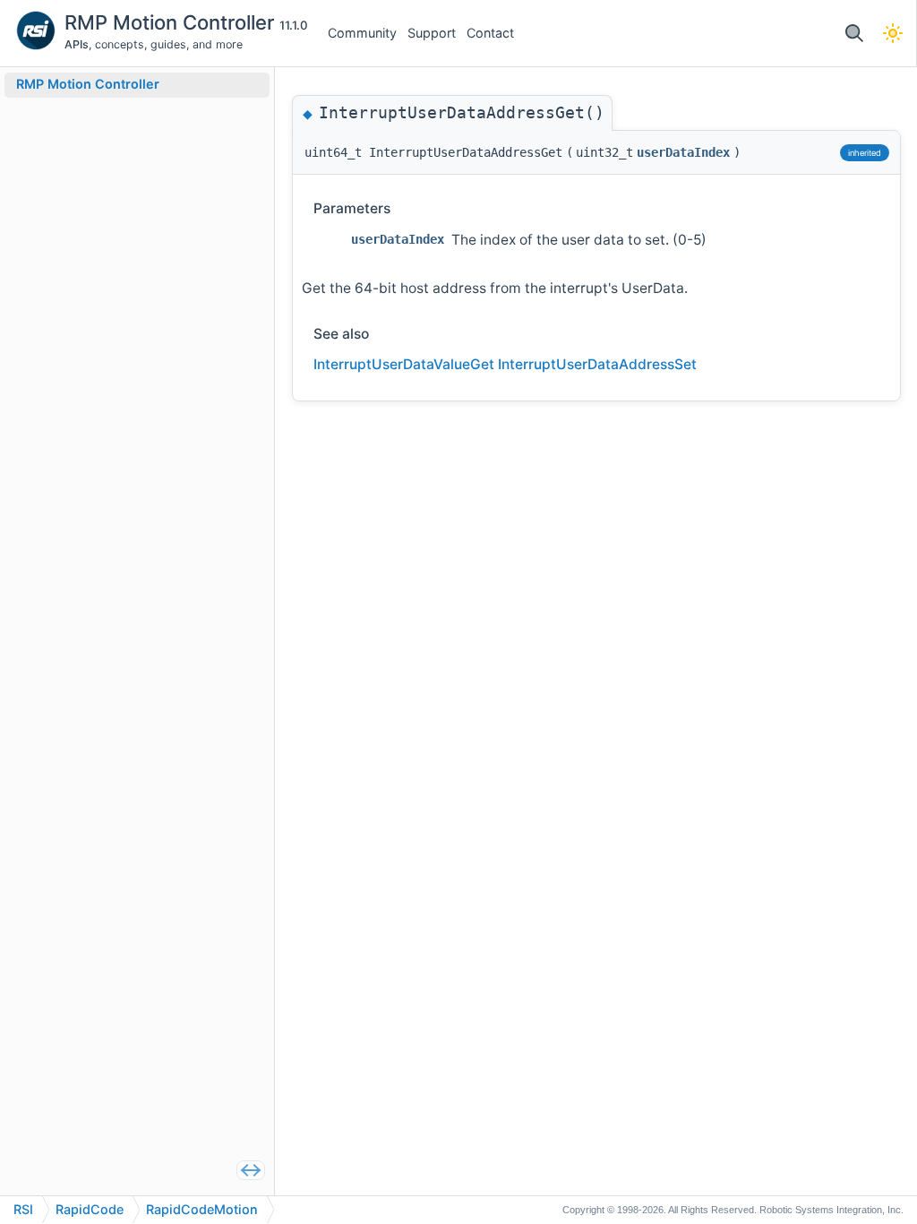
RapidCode (90, 1209)
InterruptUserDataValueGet (403, 364)
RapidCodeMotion (202, 1209)
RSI (23, 1209)
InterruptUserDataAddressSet (597, 364)
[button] (854, 33)
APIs (76, 44)
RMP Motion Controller (171, 22)
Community (362, 32)
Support (431, 32)
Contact (490, 32)
